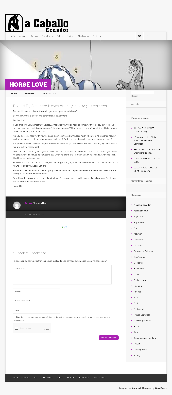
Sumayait (136, 388)
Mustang (138, 286)
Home (14, 94)
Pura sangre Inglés (142, 321)
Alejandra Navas (45, 106)
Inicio (12, 36)
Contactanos (98, 36)
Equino (137, 274)
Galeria (60, 36)
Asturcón (138, 234)
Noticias (70, 36)
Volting (137, 355)
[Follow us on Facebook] (147, 36)
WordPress (161, 388)
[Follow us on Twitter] (139, 36)
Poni (136, 303)
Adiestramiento (141, 211)
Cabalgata (138, 240)
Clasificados (83, 36)
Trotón (137, 344)
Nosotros (23, 36)
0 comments (100, 106)
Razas (34, 36)
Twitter (58, 215)
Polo (136, 297)
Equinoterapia (140, 280)
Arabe (136, 228)
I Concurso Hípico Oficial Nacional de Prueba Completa (145, 140)
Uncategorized (140, 349)
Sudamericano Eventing (145, 338)
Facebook (53, 215)
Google (48, 215)
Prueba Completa (142, 315)
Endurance (139, 268)
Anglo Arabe (139, 216)
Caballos (138, 245)
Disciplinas (46, 36)
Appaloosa (139, 222)
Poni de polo (139, 309)
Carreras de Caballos (143, 251)
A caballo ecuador (142, 205)
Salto (136, 332)
